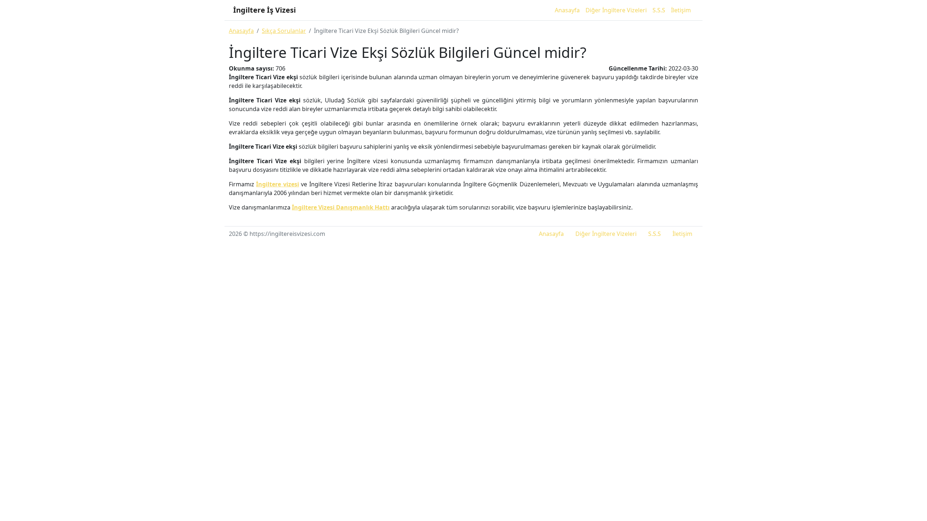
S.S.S (659, 10)
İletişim (681, 10)
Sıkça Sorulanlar (284, 31)
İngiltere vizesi (277, 184)
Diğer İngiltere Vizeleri (616, 10)
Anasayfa (567, 10)
